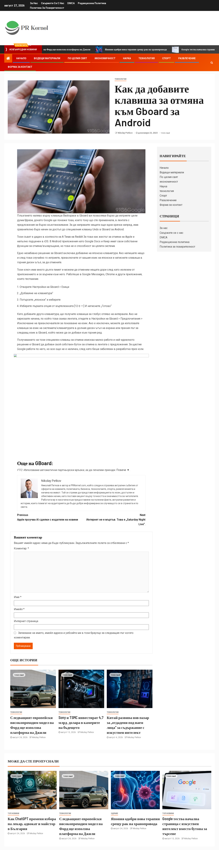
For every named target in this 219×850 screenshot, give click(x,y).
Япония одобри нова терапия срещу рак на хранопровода (113, 49)
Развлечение (187, 58)
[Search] (212, 62)
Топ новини (13, 813)
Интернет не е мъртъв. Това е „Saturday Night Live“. (115, 519)
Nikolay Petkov (125, 133)
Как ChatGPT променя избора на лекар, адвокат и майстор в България (32, 823)
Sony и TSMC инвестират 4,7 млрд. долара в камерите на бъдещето (81, 722)
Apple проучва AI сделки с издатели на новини (47, 517)
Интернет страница (26, 621)
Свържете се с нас (52, 3)
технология (146, 58)
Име (17, 597)
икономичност (105, 58)
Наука (127, 58)
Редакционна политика (92, 3)
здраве (114, 813)
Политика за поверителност (47, 7)
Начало (21, 58)
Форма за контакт (20, 67)
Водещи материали (47, 58)
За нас (34, 3)
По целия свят (77, 58)
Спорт (166, 58)
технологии (120, 79)
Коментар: (21, 548)
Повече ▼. (123, 470)
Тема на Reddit (73, 236)
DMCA (71, 3)
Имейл (19, 609)
